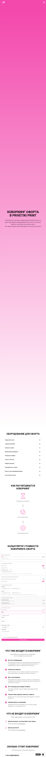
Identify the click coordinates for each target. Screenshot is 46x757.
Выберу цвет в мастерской (7, 571)
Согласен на (10, 637)
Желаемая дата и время (5, 625)
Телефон (2, 621)
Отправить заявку (23, 639)
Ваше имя (3, 617)
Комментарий (3, 629)
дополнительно (22, 723)
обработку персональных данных (12, 637)
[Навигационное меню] (44, 2)
